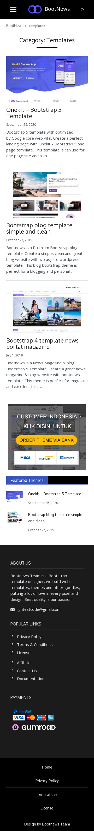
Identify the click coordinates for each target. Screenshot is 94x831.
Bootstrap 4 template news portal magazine (42, 343)
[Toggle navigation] (13, 9)
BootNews (57, 8)
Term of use (47, 794)
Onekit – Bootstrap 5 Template (33, 112)
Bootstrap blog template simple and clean (39, 228)
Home (47, 767)
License (24, 652)
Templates (36, 26)
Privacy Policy (29, 636)
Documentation (30, 678)
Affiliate (24, 662)
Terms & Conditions (35, 644)
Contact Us (27, 670)
